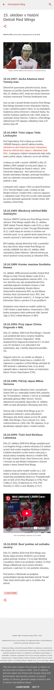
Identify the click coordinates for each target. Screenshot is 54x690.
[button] (5, 26)
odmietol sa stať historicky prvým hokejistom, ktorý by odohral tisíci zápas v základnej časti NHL (25, 150)
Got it (35, 687)
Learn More (22, 687)
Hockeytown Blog (16, 4)
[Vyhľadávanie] (50, 4)
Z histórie (10, 593)
